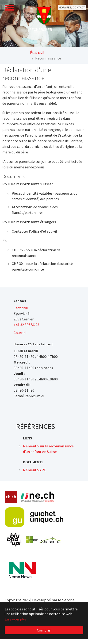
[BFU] (14, 540)
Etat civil (21, 307)
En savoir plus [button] (16, 619)
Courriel (20, 332)
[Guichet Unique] (34, 517)
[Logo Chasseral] (43, 539)
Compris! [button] (44, 630)
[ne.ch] (37, 497)
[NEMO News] (22, 570)
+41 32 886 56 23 (26, 324)
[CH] (11, 496)
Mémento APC (34, 470)
